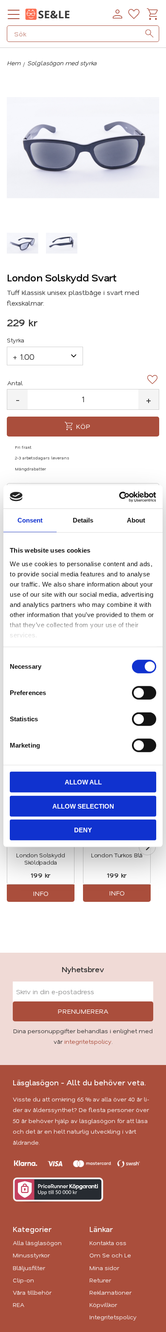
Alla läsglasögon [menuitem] (37, 1243)
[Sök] (149, 33)
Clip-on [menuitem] (23, 1280)
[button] (13, 14)
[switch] (144, 693)
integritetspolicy (88, 1041)
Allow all (83, 782)
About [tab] (136, 520)
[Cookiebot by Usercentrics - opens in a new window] (119, 496)
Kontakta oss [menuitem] (107, 1243)
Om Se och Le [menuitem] (110, 1255)
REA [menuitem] (18, 1305)
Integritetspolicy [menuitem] (113, 1317)
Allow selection (83, 805)
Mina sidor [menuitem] (104, 1268)
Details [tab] (83, 520)
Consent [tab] (30, 520)
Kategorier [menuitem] (32, 1229)
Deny (83, 830)
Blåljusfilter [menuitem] (29, 1268)
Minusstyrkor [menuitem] (31, 1255)
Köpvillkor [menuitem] (103, 1305)
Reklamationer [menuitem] (110, 1292)
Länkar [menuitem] (101, 1229)
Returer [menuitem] (100, 1280)
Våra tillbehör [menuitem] (32, 1292)
